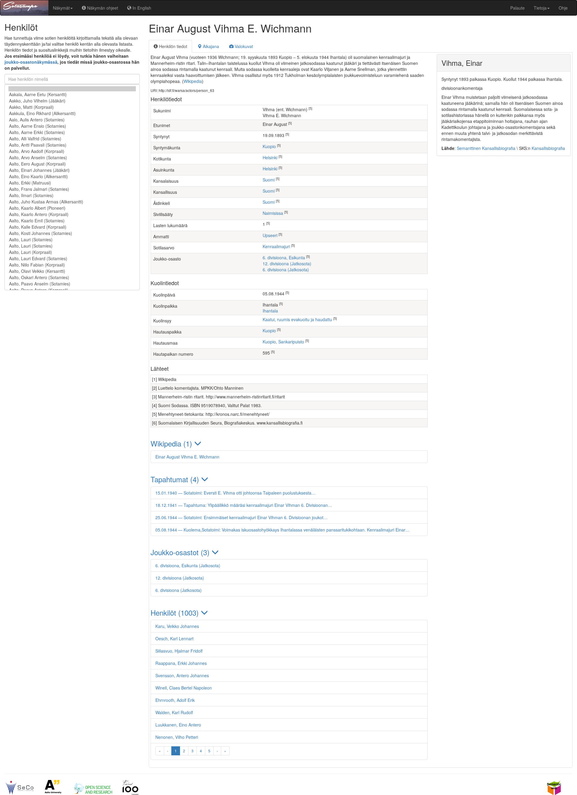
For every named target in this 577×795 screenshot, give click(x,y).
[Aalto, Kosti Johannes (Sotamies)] (72, 233)
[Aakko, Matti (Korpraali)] (72, 107)
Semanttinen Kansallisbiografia (486, 148)
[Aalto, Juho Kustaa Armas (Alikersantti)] (72, 202)
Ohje (563, 8)
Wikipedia (193, 81)
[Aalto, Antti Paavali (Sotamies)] (72, 145)
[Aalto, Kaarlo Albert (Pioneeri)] (72, 208)
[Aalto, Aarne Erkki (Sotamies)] (72, 132)
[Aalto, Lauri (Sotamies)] (72, 239)
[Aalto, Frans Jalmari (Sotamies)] (72, 189)
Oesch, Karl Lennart (174, 638)
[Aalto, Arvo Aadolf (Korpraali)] (72, 151)
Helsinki (270, 157)
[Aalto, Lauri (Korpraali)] (72, 252)
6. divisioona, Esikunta (284, 257)
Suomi (269, 180)
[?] (72, 88)
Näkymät (61, 8)
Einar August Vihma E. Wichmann (187, 457)
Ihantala (270, 311)
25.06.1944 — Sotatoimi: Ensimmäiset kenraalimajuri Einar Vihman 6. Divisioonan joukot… (241, 517)
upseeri (270, 235)
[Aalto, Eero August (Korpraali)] (72, 164)
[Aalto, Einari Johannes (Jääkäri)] (72, 170)
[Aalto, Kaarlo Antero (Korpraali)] (72, 214)
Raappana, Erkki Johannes (181, 663)
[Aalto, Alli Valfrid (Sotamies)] (72, 139)
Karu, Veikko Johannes (177, 626)
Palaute (517, 8)
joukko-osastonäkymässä (31, 62)
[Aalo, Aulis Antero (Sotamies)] (72, 120)
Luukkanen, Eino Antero (178, 725)
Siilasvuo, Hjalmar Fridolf (179, 651)
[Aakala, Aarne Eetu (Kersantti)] (72, 94)
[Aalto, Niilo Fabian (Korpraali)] (72, 265)
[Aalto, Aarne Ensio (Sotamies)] (72, 126)
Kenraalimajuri (276, 246)
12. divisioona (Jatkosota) (287, 263)
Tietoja (540, 8)
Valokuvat (243, 46)
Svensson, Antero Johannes (182, 675)
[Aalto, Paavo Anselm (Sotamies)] (72, 284)
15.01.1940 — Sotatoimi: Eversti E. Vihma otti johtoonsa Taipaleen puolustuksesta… (235, 493)
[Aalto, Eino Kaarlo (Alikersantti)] (72, 176)
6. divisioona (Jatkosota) (286, 270)
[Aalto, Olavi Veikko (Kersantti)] (72, 271)
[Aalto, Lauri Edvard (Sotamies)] (72, 258)
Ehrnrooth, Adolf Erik (175, 700)
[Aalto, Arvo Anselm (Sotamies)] (72, 157)
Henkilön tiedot (172, 46)
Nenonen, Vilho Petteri (176, 737)
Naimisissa (273, 213)
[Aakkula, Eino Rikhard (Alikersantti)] (72, 113)
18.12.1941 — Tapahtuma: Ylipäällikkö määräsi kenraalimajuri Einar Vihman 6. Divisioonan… (243, 505)
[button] (289, 443)
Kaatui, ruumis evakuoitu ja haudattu (297, 319)
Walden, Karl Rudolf (174, 712)
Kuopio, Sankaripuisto (283, 342)
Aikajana (210, 46)
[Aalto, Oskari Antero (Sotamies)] (72, 277)
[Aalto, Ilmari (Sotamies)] (72, 195)
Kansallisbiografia (548, 148)
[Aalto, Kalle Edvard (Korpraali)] (72, 227)
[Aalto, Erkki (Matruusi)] (72, 183)
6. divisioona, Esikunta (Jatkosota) (187, 565)
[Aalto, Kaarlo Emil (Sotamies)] (72, 221)
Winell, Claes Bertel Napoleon (183, 688)
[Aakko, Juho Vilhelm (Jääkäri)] (72, 101)
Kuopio (269, 146)
